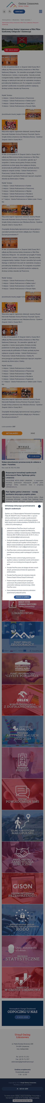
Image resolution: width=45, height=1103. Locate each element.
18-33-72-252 (33, 535)
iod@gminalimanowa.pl (29, 547)
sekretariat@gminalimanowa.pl (19, 537)
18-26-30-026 (11, 547)
